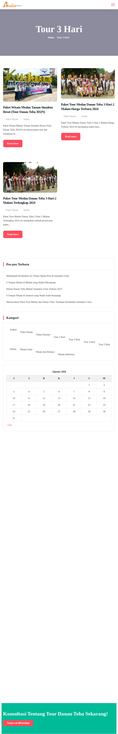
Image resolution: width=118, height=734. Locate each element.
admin (27, 119)
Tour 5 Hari (104, 344)
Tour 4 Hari (89, 342)
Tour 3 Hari (74, 339)
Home (51, 37)
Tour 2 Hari (59, 337)
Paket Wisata (12, 119)
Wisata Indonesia (66, 354)
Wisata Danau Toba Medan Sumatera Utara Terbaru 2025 (34, 289)
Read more (13, 143)
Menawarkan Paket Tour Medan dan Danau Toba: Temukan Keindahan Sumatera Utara (49, 302)
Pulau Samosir (43, 334)
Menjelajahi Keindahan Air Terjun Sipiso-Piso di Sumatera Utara (37, 276)
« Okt (9, 425)
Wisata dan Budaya (45, 352)
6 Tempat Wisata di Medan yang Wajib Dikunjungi (31, 282)
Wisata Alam (26, 349)
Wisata (13, 349)
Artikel (13, 329)
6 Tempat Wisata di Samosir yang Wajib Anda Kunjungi (33, 295)
